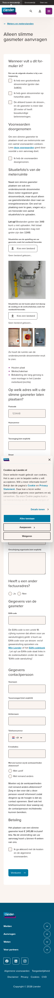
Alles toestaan (27, 518)
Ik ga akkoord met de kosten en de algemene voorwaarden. (28, 853)
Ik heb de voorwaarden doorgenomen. (26, 160)
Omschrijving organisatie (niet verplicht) (24, 549)
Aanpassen (25, 527)
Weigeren (27, 536)
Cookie (32, 485)
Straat (11, 454)
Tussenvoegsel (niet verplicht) (20, 698)
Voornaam (12, 682)
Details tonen (38, 509)
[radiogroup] (27, 593)
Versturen (16, 872)
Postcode (12, 406)
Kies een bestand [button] (26, 248)
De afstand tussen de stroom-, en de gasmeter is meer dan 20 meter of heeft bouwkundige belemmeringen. (29, 109)
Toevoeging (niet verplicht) (19, 438)
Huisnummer (13, 422)
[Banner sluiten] (49, 460)
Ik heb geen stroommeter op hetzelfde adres (29, 94)
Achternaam (13, 714)
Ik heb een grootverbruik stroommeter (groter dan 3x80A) (27, 84)
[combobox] (16, 737)
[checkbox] (10, 80)
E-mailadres (13, 746)
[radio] (10, 593)
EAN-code (12, 613)
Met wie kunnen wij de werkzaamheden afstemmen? (25, 764)
